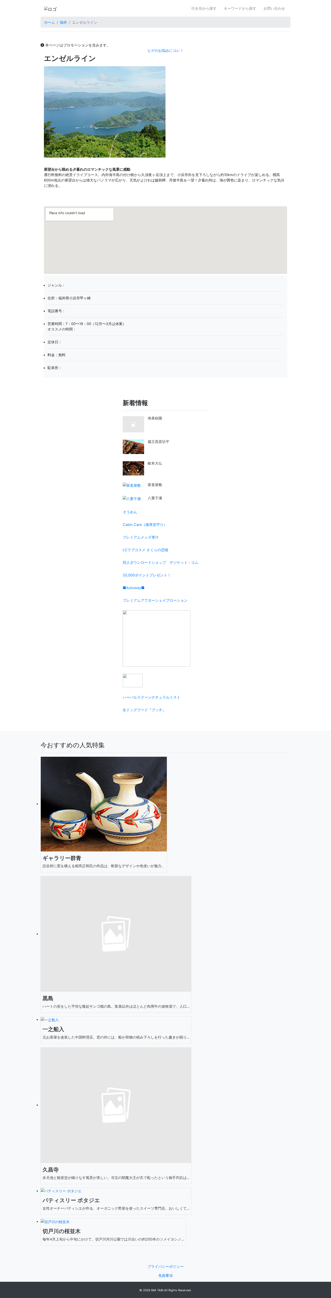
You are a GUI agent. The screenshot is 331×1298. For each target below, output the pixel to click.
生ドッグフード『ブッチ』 (144, 710)
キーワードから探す (240, 8)
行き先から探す (204, 8)
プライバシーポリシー (165, 1266)
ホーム (49, 22)
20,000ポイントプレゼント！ (147, 575)
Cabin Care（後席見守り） (145, 524)
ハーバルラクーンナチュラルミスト (151, 697)
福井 (63, 22)
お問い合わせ (274, 8)
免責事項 (165, 1275)
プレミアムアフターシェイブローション (155, 600)
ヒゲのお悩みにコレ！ (165, 50)
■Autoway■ (134, 587)
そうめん (130, 512)
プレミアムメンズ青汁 (141, 537)
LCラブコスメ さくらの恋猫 (145, 550)
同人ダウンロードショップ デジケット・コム (160, 562)
